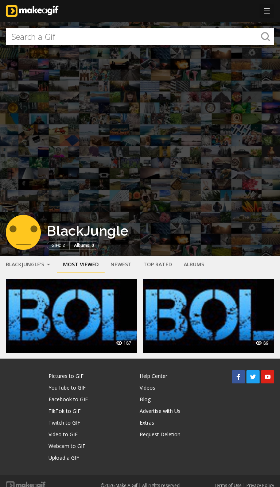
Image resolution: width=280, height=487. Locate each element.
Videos (147, 387)
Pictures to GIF (65, 375)
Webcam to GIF (66, 445)
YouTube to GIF (67, 387)
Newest (121, 264)
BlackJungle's (26, 264)
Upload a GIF (63, 457)
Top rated (157, 264)
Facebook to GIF (68, 399)
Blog (145, 399)
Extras (147, 422)
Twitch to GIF (64, 422)
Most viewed (81, 264)
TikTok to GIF (64, 410)
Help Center (153, 375)
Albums (194, 264)
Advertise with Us (160, 410)
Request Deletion (160, 434)
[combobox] (140, 36)
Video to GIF (63, 434)
